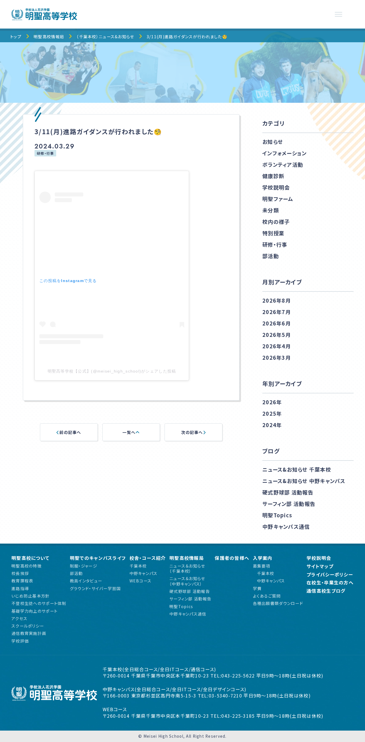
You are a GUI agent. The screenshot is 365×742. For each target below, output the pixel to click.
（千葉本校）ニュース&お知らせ (105, 36)
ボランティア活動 (282, 164)
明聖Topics (277, 515)
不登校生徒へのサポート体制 (38, 603)
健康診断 (273, 176)
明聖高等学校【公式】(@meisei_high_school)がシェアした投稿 (112, 371)
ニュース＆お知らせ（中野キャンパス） (187, 581)
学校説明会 (276, 187)
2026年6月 (276, 323)
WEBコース (140, 580)
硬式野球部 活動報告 (287, 492)
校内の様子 (276, 221)
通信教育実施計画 (28, 633)
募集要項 (261, 565)
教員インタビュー (86, 580)
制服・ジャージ (83, 565)
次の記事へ (192, 432)
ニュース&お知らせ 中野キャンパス (304, 480)
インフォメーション (284, 153)
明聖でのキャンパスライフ (98, 558)
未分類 (270, 210)
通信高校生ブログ (326, 591)
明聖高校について (30, 558)
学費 (257, 588)
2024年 (272, 425)
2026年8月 (276, 300)
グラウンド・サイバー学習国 (95, 588)
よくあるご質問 (267, 595)
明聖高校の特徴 (26, 565)
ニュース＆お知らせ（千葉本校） (187, 568)
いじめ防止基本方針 (30, 595)
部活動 (270, 256)
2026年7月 (276, 311)
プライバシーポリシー (330, 575)
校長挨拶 (20, 573)
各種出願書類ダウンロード (278, 603)
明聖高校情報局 (49, 36)
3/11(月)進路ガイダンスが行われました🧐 (187, 36)
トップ (15, 36)
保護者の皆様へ (232, 558)
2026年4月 (276, 346)
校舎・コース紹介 (147, 558)
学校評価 (20, 641)
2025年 (272, 413)
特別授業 (273, 233)
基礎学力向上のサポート (34, 611)
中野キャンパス (143, 573)
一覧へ (128, 432)
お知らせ (272, 141)
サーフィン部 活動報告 (288, 503)
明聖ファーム (277, 198)
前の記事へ (70, 432)
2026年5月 (276, 334)
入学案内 (263, 558)
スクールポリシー (27, 625)
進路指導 (20, 588)
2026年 (272, 402)
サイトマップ (320, 566)
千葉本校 (138, 565)
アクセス (19, 618)
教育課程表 (22, 580)
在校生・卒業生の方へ (330, 583)
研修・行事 (45, 153)
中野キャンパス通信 (286, 526)
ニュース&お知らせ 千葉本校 (296, 469)
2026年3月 (276, 357)
